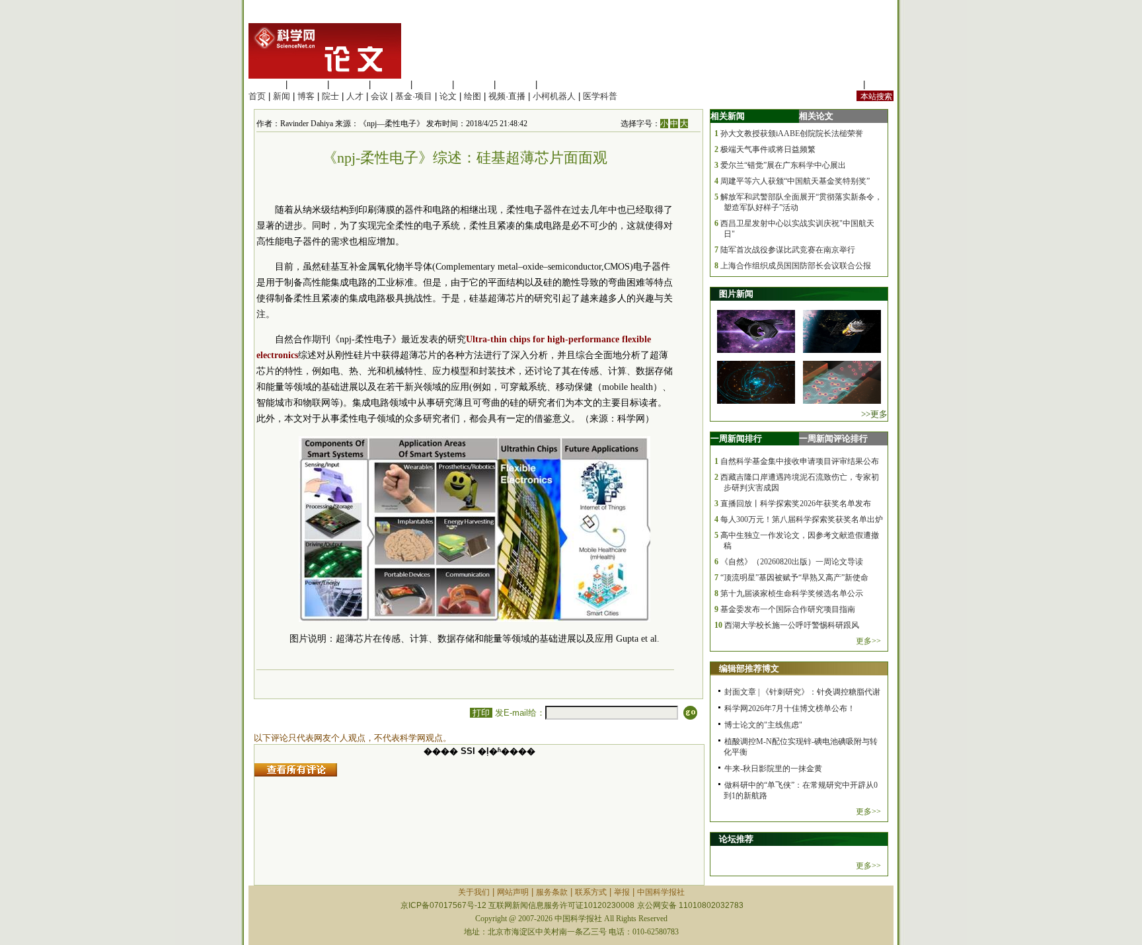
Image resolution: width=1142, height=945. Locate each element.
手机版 (881, 84)
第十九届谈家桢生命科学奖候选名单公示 (791, 593)
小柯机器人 (554, 96)
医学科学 (307, 84)
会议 (379, 96)
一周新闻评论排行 (833, 438)
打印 (481, 713)
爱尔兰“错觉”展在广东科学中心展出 (783, 165)
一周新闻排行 (736, 438)
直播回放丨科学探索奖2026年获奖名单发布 (795, 503)
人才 (354, 96)
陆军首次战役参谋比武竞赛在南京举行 (787, 249)
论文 (448, 96)
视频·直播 (506, 96)
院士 (330, 96)
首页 (257, 96)
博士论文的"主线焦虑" (763, 725)
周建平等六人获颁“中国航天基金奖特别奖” (795, 181)
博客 (306, 96)
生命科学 (265, 84)
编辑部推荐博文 (749, 668)
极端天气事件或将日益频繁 (768, 149)
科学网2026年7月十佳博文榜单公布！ (789, 708)
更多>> (868, 641)
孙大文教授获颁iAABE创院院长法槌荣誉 (791, 133)
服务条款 (552, 892)
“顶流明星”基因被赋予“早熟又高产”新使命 (794, 577)
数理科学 (515, 84)
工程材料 (390, 84)
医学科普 (600, 96)
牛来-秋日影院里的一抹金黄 (773, 768)
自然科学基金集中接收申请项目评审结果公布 (799, 461)
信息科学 (432, 84)
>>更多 (874, 414)
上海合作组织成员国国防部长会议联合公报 (795, 265)
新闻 (281, 96)
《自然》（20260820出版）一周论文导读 (791, 561)
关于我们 (474, 892)
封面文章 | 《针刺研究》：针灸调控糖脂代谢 (802, 692)
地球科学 (474, 84)
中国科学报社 (661, 892)
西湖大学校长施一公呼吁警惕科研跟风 (791, 625)
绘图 (472, 96)
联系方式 (591, 892)
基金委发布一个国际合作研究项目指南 (787, 609)
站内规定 (843, 84)
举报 (622, 892)
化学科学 (349, 84)
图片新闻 (736, 294)
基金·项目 (413, 96)
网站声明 (513, 892)
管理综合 (557, 84)
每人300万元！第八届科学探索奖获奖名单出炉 (801, 519)
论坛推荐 (736, 839)
